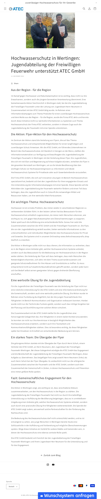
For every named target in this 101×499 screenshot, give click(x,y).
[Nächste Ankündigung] (96, 2)
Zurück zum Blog (52, 455)
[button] (5, 8)
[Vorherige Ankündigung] (5, 2)
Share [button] (16, 83)
